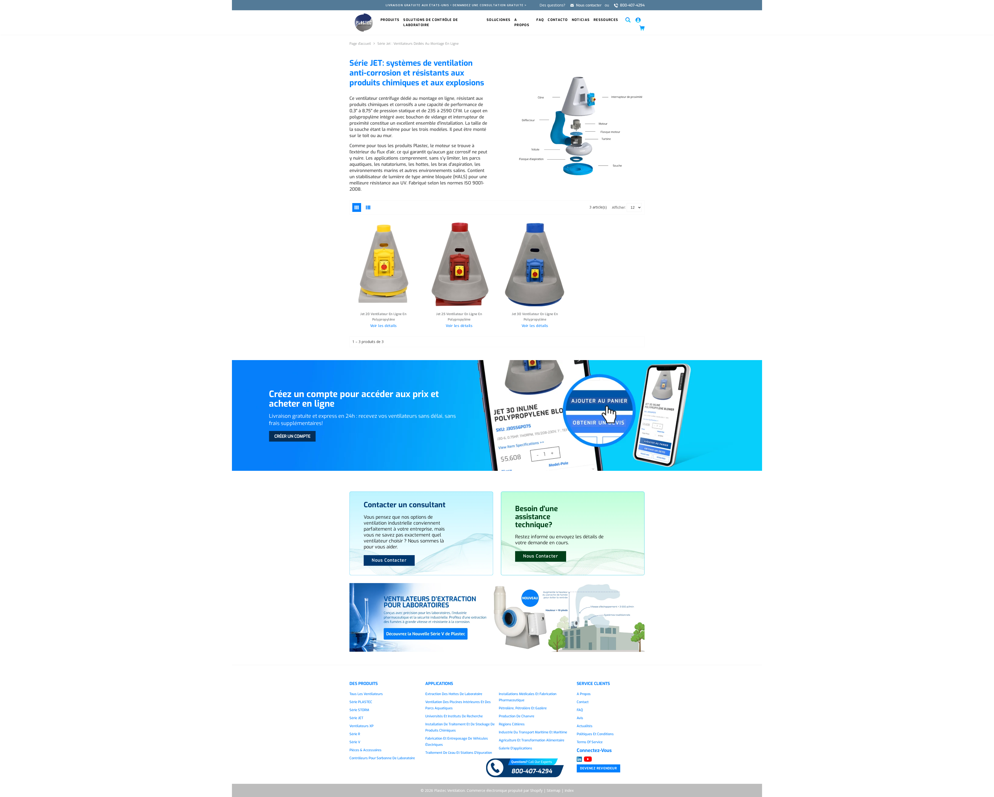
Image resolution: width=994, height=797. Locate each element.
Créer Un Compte (292, 436)
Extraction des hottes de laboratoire (453, 694)
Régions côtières (512, 724)
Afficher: (619, 207)
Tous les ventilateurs (366, 694)
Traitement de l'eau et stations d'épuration (458, 752)
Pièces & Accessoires (365, 750)
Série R (354, 734)
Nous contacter (589, 5)
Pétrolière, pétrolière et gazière (523, 708)
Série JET (356, 718)
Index (569, 790)
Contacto (558, 20)
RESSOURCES (606, 20)
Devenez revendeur (598, 768)
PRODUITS (390, 20)
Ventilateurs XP (361, 726)
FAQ (540, 20)
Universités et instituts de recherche (454, 716)
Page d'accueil (360, 43)
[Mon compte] (638, 19)
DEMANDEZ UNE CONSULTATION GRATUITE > (490, 5)
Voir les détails (383, 325)
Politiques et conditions (595, 734)
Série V (354, 742)
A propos (521, 22)
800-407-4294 (632, 5)
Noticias (581, 20)
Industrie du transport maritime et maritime (533, 732)
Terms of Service (590, 742)
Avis (580, 718)
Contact (583, 702)
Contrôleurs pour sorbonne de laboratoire (382, 758)
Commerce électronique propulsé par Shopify (505, 790)
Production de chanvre (516, 716)
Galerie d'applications (515, 748)
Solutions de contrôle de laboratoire (430, 22)
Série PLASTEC (360, 702)
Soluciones (498, 20)
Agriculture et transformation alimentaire (531, 740)
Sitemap (553, 790)
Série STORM (359, 710)
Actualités (585, 726)
